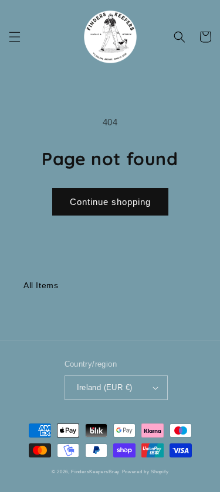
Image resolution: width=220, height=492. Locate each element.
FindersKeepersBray (95, 471)
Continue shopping (110, 202)
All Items (40, 285)
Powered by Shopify (145, 471)
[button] (15, 37)
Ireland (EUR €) (105, 387)
